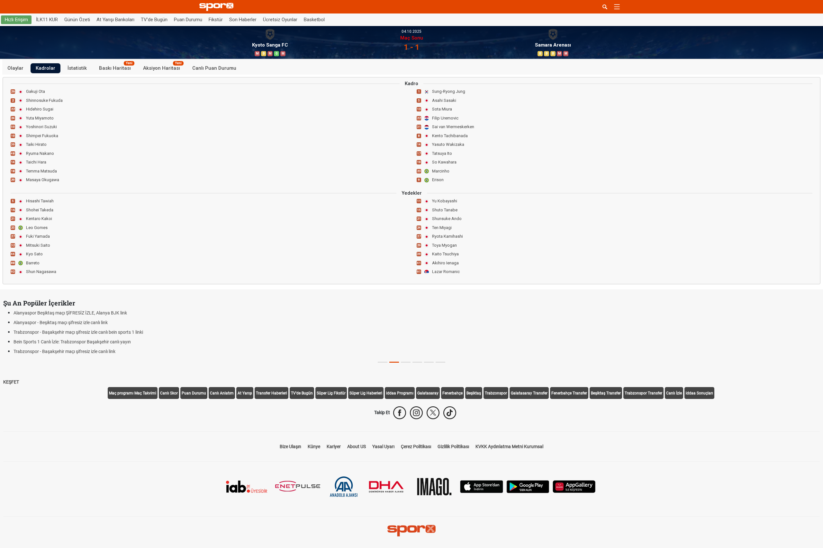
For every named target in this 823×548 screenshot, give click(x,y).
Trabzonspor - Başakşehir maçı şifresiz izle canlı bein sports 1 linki (78, 332)
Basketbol (314, 19)
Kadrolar (45, 68)
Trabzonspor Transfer (643, 393)
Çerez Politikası (416, 446)
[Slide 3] (417, 362)
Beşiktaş (473, 393)
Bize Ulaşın (290, 446)
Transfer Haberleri (271, 393)
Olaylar (15, 68)
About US (356, 446)
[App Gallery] (574, 486)
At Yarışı (245, 393)
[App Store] (481, 486)
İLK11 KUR (47, 19)
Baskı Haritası (115, 67)
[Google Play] (527, 486)
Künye (314, 446)
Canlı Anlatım (222, 393)
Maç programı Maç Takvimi (132, 393)
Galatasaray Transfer (529, 393)
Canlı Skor (169, 393)
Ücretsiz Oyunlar (280, 19)
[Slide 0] (382, 362)
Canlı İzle (674, 393)
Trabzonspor (496, 393)
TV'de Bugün (154, 19)
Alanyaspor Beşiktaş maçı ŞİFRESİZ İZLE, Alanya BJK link (70, 312)
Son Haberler (243, 19)
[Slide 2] (406, 362)
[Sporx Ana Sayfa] (217, 7)
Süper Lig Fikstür (331, 393)
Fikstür (216, 19)
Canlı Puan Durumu (214, 68)
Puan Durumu (188, 19)
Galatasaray (428, 393)
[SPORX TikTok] (450, 413)
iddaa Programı (399, 393)
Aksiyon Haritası (162, 67)
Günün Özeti (77, 19)
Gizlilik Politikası (453, 446)
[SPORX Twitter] (433, 413)
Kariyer (334, 446)
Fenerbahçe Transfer (569, 393)
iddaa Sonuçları (699, 393)
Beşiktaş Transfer (606, 393)
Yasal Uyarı (383, 446)
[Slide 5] (440, 362)
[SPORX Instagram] (416, 413)
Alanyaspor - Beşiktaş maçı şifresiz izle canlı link (61, 322)
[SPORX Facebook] (400, 413)
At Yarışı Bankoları (115, 19)
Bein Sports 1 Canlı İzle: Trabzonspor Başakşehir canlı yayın (72, 341)
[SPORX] (411, 530)
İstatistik (77, 68)
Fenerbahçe (452, 393)
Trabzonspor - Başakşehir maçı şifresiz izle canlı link (64, 351)
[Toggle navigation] (617, 6)
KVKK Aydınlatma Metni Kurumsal (509, 446)
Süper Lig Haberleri (365, 393)
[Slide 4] (429, 362)
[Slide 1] (394, 362)
